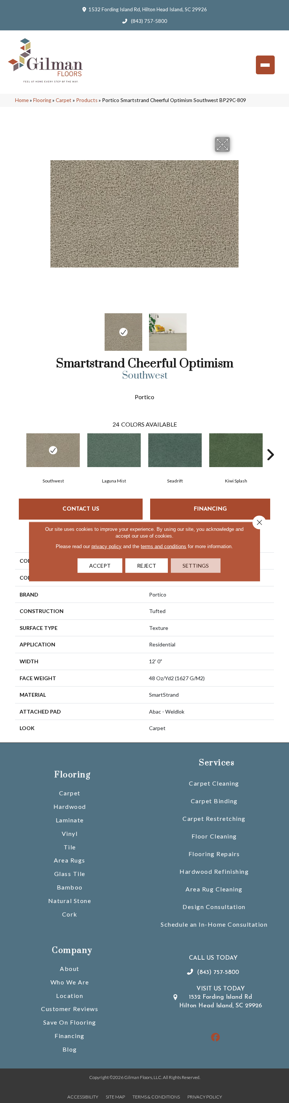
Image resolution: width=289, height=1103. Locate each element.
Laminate (70, 819)
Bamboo (70, 887)
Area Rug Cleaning (214, 889)
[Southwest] (53, 450)
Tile (70, 847)
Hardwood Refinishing (214, 871)
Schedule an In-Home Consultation (214, 924)
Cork (70, 914)
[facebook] (215, 1037)
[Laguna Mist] (114, 450)
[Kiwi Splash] (236, 450)
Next (235, 328)
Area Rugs (69, 860)
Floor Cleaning (214, 836)
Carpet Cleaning (214, 783)
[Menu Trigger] (265, 65)
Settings (196, 565)
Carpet (63, 100)
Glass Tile (69, 873)
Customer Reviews (69, 1008)
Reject (146, 565)
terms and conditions (163, 546)
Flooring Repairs (214, 853)
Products (86, 100)
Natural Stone (69, 900)
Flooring (42, 100)
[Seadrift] (175, 450)
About (69, 968)
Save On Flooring (69, 1022)
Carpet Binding (214, 800)
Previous (54, 328)
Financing (70, 1035)
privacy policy (106, 546)
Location (69, 995)
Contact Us (80, 509)
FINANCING (210, 509)
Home (22, 100)
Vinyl (70, 833)
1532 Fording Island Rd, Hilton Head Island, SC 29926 (147, 9)
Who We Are (69, 982)
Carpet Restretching (214, 818)
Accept (100, 565)
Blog (69, 1049)
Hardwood (69, 806)
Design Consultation (214, 906)
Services (216, 763)
